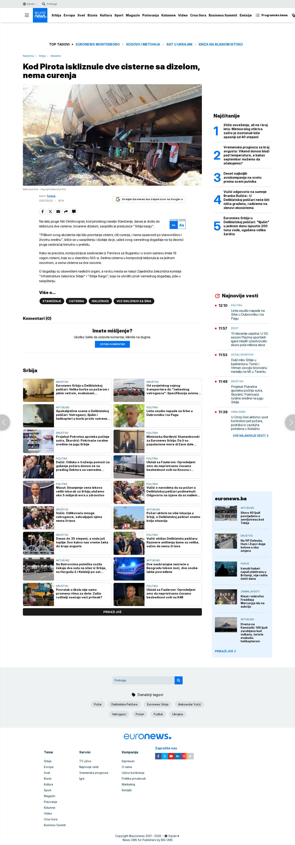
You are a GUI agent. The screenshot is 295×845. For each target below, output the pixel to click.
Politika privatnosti (134, 778)
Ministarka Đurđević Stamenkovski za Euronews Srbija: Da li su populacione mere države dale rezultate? (172, 440)
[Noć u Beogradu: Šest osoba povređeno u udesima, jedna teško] (290, 422)
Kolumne (168, 15)
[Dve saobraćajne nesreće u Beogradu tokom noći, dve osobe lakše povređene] (129, 568)
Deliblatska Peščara (124, 704)
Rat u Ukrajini (179, 44)
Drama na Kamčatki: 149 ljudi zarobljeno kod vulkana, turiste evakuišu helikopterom (254, 632)
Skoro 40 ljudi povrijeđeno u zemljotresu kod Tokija (252, 518)
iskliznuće (100, 301)
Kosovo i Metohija (143, 44)
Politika (152, 407)
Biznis (92, 15)
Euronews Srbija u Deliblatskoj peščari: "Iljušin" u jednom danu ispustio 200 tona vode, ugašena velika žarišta (246, 226)
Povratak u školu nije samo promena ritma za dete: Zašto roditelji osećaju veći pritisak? (79, 593)
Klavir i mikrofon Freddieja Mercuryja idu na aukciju (252, 601)
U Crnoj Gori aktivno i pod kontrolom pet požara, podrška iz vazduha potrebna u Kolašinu (249, 423)
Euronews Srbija (157, 704)
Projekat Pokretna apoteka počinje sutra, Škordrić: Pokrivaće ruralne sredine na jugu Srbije (82, 440)
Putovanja (150, 15)
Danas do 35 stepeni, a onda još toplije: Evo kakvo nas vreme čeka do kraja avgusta (82, 542)
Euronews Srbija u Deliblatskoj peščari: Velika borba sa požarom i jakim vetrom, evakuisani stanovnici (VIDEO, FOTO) (82, 389)
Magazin (133, 15)
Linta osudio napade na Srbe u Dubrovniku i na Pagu (169, 413)
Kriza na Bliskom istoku (221, 44)
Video (183, 15)
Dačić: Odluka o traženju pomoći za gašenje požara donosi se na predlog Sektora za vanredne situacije (83, 466)
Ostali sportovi (242, 354)
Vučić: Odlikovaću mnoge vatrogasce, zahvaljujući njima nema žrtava (79, 517)
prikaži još (112, 612)
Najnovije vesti (89, 767)
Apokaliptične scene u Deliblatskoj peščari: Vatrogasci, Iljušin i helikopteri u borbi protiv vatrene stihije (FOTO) (82, 414)
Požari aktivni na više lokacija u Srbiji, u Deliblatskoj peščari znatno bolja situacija (173, 517)
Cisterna (76, 301)
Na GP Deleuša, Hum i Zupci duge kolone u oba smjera (253, 545)
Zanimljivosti (250, 591)
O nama (127, 767)
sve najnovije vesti (249, 435)
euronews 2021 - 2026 (146, 836)
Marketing (128, 784)
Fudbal (158, 714)
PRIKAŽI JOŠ (224, 651)
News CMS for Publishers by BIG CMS (148, 840)
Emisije (246, 15)
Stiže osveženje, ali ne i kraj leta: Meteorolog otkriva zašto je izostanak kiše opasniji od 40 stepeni (246, 131)
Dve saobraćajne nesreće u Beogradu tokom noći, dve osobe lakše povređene (172, 568)
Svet (81, 15)
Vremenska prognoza (93, 772)
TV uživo (85, 761)
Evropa (69, 15)
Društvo (62, 381)
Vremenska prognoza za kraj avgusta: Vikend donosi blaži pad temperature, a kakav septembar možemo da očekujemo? (246, 155)
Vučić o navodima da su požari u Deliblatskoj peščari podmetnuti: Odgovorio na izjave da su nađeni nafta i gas (171, 491)
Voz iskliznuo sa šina (134, 301)
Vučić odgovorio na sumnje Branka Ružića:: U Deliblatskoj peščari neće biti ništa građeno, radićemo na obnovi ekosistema (246, 200)
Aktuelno (56, 55)
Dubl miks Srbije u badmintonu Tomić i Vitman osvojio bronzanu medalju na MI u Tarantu (249, 366)
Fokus (245, 563)
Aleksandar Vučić (189, 704)
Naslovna (28, 55)
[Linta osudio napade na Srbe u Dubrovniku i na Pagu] (129, 415)
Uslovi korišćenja (133, 772)
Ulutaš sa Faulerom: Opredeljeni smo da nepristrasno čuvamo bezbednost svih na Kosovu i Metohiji (170, 466)
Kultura (106, 15)
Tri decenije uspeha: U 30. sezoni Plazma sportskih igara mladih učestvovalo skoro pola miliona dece (250, 339)
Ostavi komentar (112, 344)
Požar (98, 704)
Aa (173, 225)
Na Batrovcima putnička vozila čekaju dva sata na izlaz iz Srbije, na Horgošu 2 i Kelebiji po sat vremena (81, 568)
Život (235, 328)
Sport (118, 15)
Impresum (128, 761)
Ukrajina (177, 714)
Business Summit (223, 15)
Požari (140, 714)
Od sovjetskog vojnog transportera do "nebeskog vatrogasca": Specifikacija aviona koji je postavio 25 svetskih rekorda (172, 389)
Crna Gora (198, 15)
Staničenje (52, 301)
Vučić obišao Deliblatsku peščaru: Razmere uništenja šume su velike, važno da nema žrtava (172, 542)
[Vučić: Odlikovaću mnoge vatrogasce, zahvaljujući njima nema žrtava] (38, 517)
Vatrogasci (119, 714)
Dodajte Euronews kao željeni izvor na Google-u (152, 199)
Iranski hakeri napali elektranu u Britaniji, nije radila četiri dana (254, 573)
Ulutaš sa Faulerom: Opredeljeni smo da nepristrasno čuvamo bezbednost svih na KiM (170, 593)
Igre (81, 778)
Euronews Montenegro (98, 44)
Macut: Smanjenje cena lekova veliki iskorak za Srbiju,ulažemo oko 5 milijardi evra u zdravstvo (80, 491)
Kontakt (127, 790)
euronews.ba (231, 499)
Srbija (56, 15)
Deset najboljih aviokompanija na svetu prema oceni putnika (242, 177)
